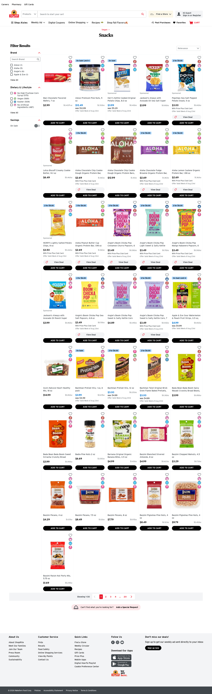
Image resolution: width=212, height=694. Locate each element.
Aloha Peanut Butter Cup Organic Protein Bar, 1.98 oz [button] (88, 244)
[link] (161, 22)
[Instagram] (117, 643)
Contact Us (43, 659)
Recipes (78, 649)
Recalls (41, 646)
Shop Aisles (21, 22)
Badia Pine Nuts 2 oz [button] (87, 454)
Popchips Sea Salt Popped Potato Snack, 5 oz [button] (184, 99)
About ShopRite (16, 642)
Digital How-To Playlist (85, 663)
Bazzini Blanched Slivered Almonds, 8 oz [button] (152, 455)
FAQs (40, 642)
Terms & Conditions (88, 690)
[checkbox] (12, 126)
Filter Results (20, 46)
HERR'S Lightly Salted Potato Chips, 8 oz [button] (57, 244)
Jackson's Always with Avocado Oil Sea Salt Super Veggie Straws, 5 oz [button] (153, 99)
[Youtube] (122, 643)
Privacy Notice (72, 690)
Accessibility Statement (53, 690)
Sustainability (15, 659)
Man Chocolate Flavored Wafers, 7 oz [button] (55, 99)
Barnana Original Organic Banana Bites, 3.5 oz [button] (120, 455)
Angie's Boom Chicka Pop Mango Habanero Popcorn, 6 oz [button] (185, 244)
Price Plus (79, 656)
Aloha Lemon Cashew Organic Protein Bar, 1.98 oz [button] (186, 172)
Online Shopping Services (50, 653)
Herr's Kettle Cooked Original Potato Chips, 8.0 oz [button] (122, 99)
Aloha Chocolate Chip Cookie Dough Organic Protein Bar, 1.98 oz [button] (89, 172)
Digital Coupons (56, 22)
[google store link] (121, 666)
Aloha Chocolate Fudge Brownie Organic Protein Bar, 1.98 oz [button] (153, 172)
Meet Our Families (17, 646)
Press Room (14, 653)
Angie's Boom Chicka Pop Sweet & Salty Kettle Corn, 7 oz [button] (153, 317)
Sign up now (153, 648)
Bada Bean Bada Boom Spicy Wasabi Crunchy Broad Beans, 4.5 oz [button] (186, 389)
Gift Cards (29, 4)
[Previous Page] (95, 596)
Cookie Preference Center (87, 666)
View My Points (45, 656)
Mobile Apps (80, 659)
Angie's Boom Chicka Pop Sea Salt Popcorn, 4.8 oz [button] (89, 317)
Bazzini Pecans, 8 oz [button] (120, 515)
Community (14, 656)
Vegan (104, 29)
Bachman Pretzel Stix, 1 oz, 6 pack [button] (89, 389)
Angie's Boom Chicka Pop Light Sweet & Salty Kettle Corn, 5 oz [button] (152, 244)
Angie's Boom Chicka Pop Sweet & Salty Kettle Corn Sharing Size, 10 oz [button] (120, 317)
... (120, 597)
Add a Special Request (127, 607)
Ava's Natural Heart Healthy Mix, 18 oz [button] (56, 389)
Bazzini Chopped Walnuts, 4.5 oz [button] (186, 455)
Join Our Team (15, 649)
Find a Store (80, 642)
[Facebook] (113, 643)
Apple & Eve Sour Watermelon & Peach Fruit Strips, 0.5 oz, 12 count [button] (186, 317)
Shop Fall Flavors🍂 (117, 22)
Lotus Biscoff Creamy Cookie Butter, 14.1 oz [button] (56, 172)
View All (14, 80)
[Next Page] (132, 596)
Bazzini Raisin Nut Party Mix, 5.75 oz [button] (57, 577)
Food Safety (43, 649)
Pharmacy (16, 4)
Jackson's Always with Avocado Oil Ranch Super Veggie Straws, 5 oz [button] (55, 317)
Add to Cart (58, 123)
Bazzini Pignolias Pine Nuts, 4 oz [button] (154, 516)
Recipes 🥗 (98, 22)
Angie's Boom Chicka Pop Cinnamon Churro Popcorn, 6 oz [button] (121, 244)
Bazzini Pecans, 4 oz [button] (55, 515)
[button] (170, 13)
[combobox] (29, 14)
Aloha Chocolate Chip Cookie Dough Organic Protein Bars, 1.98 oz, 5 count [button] (121, 172)
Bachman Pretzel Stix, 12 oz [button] (121, 388)
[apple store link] (121, 659)
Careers (5, 4)
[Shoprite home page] (14, 14)
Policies (37, 690)
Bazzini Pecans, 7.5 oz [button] (87, 515)
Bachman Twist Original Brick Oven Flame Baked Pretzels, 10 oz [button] (153, 389)
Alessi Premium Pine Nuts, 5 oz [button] (88, 99)
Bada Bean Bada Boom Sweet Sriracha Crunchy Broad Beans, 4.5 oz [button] (57, 456)
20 (125, 597)
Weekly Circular (82, 646)
